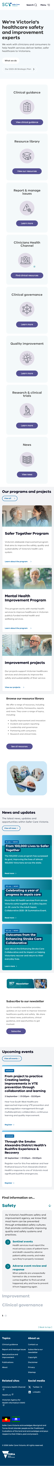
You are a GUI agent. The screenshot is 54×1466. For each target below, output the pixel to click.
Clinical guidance (10, 1344)
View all (7, 498)
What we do (11, 60)
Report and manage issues (14, 1349)
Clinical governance (22, 1305)
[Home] (11, 5)
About (4, 1367)
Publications (7, 1362)
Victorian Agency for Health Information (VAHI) (13, 1401)
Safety (9, 1205)
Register (8, 1124)
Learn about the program (16, 561)
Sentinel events (23, 1241)
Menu (43, 5)
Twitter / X (37, 1387)
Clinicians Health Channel (13, 1387)
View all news (10, 828)
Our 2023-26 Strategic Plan (18, 69)
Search (30, 5)
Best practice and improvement (10, 1356)
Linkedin (36, 1392)
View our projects (12, 687)
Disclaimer (33, 1362)
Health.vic (6, 1395)
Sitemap (32, 1372)
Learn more (10, 966)
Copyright (32, 1357)
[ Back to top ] (45, 1327)
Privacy (31, 1367)
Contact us (33, 1344)
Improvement (16, 1296)
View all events (11, 1058)
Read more (9, 873)
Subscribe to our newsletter (35, 1351)
